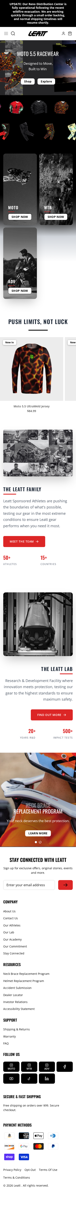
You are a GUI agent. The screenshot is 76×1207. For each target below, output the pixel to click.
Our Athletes (11, 925)
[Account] (61, 33)
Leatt (17, 1185)
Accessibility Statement (19, 1009)
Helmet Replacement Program (23, 981)
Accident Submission (17, 988)
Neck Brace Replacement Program (26, 974)
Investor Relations (15, 1002)
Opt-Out (30, 1170)
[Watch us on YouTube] (11, 1078)
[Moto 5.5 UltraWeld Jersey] (31, 369)
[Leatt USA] (38, 33)
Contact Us (10, 918)
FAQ (6, 1043)
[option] (38, 800)
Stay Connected (13, 953)
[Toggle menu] (6, 33)
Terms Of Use (48, 1170)
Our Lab (8, 932)
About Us (9, 911)
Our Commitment (15, 946)
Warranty (9, 1036)
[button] (36, 842)
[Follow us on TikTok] (29, 1078)
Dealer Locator (13, 995)
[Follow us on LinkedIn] (47, 1078)
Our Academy (12, 939)
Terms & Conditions (16, 1177)
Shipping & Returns (16, 1029)
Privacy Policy (12, 1170)
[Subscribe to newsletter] (65, 885)
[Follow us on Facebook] (65, 1067)
